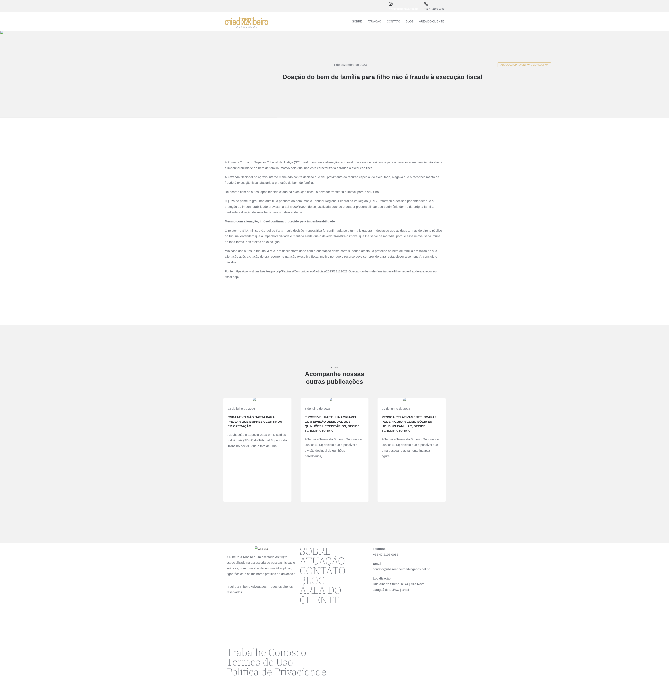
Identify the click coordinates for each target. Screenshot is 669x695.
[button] (524, 64)
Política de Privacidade (276, 672)
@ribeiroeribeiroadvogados (403, 8)
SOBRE (357, 21)
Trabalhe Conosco (266, 652)
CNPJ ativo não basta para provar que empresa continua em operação (255, 421)
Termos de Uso (259, 662)
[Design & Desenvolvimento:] (340, 651)
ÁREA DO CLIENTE (431, 21)
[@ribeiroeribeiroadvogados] (391, 4)
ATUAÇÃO (374, 21)
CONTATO (393, 21)
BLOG (409, 21)
